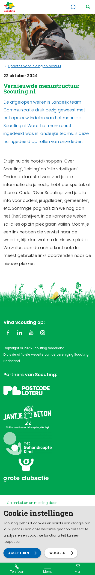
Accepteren (18, 553)
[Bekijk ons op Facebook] (8, 332)
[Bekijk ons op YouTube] (31, 332)
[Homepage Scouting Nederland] (9, 7)
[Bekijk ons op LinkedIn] (19, 332)
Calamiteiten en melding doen (32, 502)
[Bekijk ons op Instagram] (42, 332)
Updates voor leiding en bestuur (34, 66)
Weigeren (57, 553)
